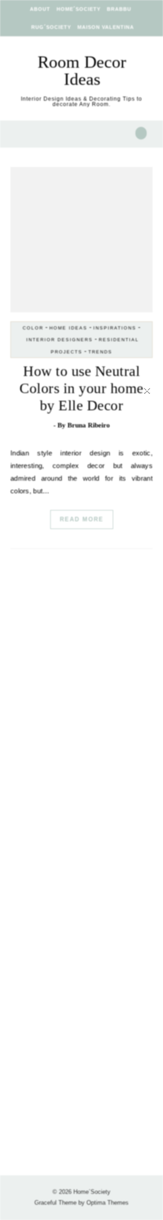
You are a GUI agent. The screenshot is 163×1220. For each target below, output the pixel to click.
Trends (100, 351)
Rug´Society (51, 27)
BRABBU (119, 9)
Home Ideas (68, 327)
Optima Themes (107, 1202)
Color (33, 327)
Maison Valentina (105, 27)
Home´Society (79, 9)
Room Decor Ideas (82, 70)
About (40, 9)
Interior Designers (59, 339)
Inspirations (114, 327)
